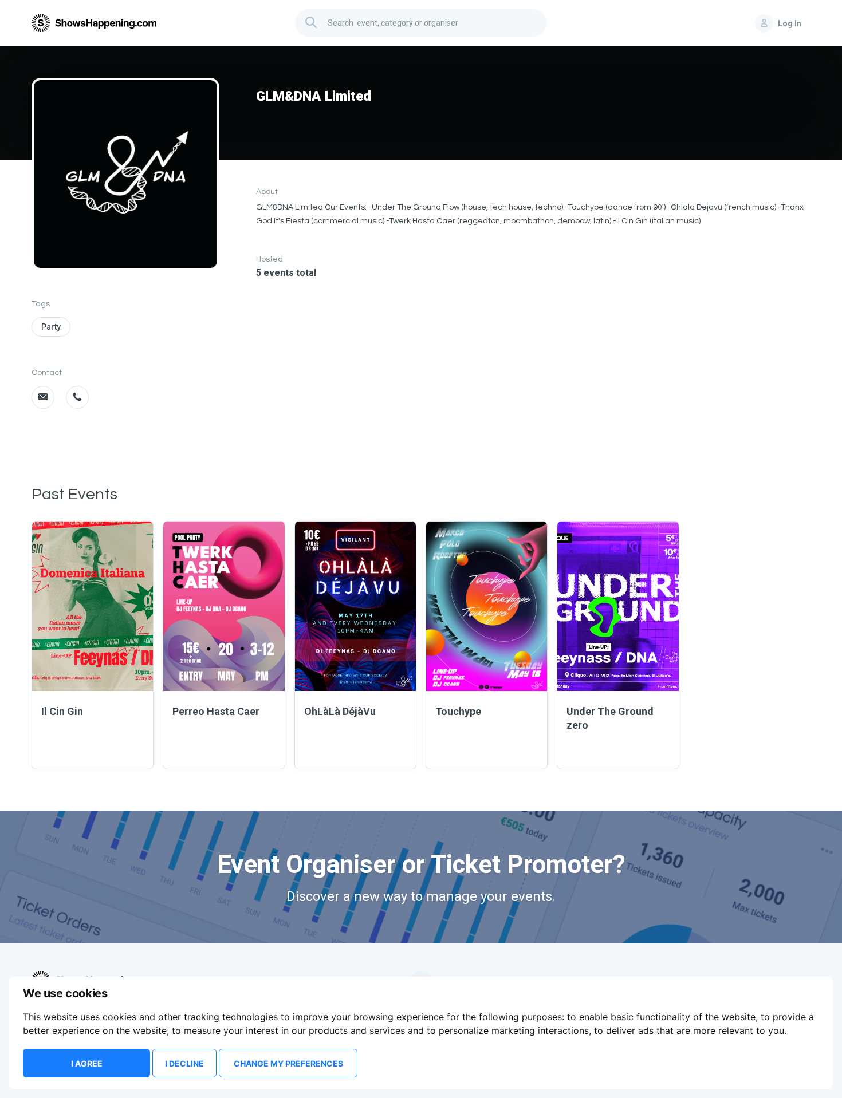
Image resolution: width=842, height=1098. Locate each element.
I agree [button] (87, 1063)
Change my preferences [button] (288, 1063)
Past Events (74, 495)
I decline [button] (184, 1063)
